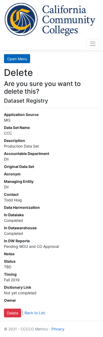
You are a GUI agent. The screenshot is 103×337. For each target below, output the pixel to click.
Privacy (58, 329)
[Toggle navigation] (92, 43)
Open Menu (17, 59)
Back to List (35, 312)
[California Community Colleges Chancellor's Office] (50, 18)
